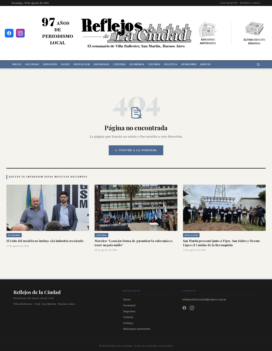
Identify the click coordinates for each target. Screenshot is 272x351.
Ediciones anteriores (136, 329)
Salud (65, 64)
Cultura (119, 64)
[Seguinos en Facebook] (9, 33)
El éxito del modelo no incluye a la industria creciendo (44, 241)
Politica (170, 64)
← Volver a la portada (136, 150)
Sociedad (32, 64)
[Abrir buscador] (258, 64)
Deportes (50, 64)
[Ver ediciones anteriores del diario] (208, 33)
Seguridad (102, 64)
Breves (205, 64)
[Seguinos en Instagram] (20, 33)
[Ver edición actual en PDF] (254, 33)
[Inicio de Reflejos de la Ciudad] (136, 33)
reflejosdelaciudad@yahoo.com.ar (204, 299)
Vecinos (154, 64)
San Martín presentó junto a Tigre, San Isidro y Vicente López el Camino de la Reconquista (221, 243)
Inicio (17, 64)
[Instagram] (192, 308)
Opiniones (189, 64)
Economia (137, 64)
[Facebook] (184, 308)
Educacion (82, 64)
